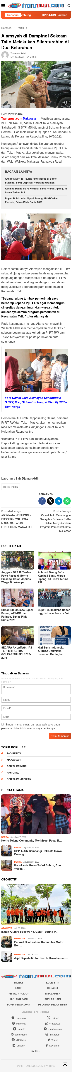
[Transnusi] (36, 5)
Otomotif (6, 928)
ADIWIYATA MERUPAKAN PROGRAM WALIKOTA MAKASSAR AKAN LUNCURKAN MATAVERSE (17, 519)
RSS (37, 1051)
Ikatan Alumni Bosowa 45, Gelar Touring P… (30, 931)
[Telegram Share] (58, 501)
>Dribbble (21, 1040)
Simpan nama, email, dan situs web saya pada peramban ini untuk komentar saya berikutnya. (30, 726)
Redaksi (52, 988)
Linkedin (20, 1045)
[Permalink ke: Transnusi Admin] (5, 54)
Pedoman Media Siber (52, 1004)
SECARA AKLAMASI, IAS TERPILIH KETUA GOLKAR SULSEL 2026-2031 (16, 652)
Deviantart (54, 1045)
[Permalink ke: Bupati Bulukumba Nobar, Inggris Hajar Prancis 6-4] (54, 598)
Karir (18, 988)
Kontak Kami (52, 999)
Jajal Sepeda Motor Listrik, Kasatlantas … (41, 958)
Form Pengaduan (18, 1004)
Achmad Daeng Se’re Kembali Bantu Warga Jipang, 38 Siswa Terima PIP (53, 577)
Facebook (21, 1018)
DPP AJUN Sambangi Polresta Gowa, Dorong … (38, 852)
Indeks (18, 982)
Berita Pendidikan (19, 779)
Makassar (13, 759)
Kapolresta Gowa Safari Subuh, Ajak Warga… (37, 867)
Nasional (13, 772)
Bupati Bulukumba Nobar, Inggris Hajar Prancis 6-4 (54, 611)
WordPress (21, 1034)
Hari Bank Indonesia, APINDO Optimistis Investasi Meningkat (51, 651)
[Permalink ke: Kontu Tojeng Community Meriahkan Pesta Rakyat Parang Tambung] (36, 814)
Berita (5, 837)
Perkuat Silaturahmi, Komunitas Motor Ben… (39, 943)
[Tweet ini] (50, 501)
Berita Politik (10, 486)
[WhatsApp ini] (67, 501)
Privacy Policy (18, 993)
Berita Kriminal (17, 766)
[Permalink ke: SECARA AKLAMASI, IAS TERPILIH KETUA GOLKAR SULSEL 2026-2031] (17, 635)
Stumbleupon (55, 1029)
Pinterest (21, 1023)
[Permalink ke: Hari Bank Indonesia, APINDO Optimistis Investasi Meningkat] (54, 635)
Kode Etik (52, 982)
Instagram (54, 1034)
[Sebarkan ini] (42, 501)
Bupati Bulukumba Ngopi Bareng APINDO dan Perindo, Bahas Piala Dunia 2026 (31, 200)
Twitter (54, 1018)
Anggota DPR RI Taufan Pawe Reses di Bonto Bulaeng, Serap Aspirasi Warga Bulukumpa (31, 180)
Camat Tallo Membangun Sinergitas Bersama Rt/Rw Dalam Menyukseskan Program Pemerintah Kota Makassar (55, 521)
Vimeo (54, 1040)
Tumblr (20, 1029)
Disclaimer (52, 993)
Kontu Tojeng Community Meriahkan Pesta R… (31, 840)
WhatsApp (54, 1023)
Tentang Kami (19, 999)
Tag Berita (14, 753)
